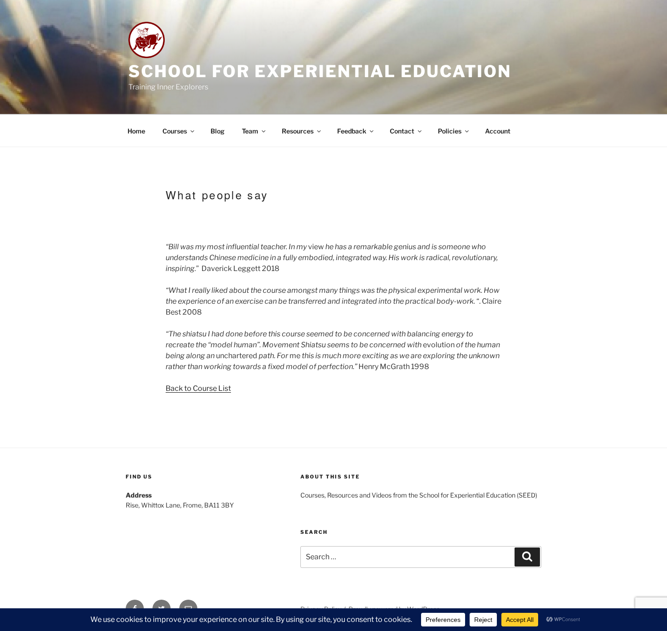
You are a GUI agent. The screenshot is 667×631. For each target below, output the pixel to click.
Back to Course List (198, 388)
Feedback (351, 131)
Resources (298, 131)
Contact (402, 131)
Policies (449, 131)
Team (250, 131)
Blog (218, 131)
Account (497, 131)
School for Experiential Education (319, 71)
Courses (174, 131)
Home (136, 131)
